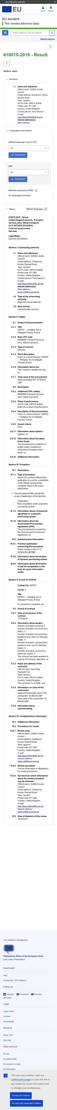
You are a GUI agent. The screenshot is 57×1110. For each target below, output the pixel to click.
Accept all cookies (21, 1095)
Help (5, 975)
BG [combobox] (12, 172)
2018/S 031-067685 (26, 552)
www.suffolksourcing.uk (28, 292)
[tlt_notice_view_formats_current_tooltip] (45, 209)
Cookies (6, 1016)
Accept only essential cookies (26, 1103)
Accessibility (8, 1021)
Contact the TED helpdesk (14, 980)
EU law (6, 1054)
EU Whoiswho (9, 1069)
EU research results (12, 1064)
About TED (8, 1035)
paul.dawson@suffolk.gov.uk (30, 117)
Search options (47, 39)
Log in (43, 11)
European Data (10, 1059)
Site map (7, 1040)
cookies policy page (21, 1079)
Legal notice (8, 1011)
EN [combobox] (12, 148)
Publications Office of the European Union (23, 956)
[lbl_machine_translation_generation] (36, 190)
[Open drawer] (7, 63)
